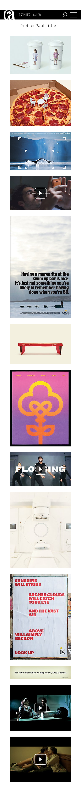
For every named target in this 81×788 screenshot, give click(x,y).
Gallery (37, 15)
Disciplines (24, 15)
